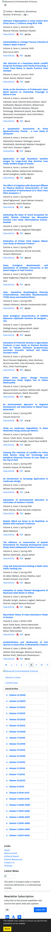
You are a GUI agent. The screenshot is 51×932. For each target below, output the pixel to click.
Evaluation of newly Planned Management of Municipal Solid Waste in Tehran (25, 591)
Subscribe (40, 909)
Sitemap (8, 865)
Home (7, 850)
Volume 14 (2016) (17, 756)
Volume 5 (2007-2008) (19, 811)
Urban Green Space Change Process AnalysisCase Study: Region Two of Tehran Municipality (25, 380)
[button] (26, 923)
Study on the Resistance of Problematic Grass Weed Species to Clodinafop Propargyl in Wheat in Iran (25, 92)
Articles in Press (12, 677)
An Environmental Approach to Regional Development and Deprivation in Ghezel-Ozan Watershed (25, 407)
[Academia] (13, 918)
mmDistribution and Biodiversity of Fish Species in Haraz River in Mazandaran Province (25, 643)
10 (42, 665)
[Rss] (19, 918)
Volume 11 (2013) (17, 774)
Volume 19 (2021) (17, 725)
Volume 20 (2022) (17, 719)
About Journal (10, 853)
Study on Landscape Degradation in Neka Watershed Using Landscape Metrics (25, 429)
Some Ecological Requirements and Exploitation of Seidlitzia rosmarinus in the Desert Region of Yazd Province (25, 268)
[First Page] (6, 665)
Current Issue (11, 683)
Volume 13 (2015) (17, 762)
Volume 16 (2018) (17, 744)
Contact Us (9, 862)
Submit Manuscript (13, 859)
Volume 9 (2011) (16, 786)
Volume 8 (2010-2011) (19, 792)
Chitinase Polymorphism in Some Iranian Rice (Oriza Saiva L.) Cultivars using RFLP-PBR (25, 22)
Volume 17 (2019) (17, 738)
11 (47, 665)
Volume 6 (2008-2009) (19, 805)
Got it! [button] (7, 929)
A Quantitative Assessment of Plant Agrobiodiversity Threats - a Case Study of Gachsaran (25, 131)
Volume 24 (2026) (17, 695)
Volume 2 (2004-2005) (19, 829)
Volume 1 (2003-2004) (19, 835)
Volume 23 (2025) (17, 701)
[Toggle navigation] (24, 5)
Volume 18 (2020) (17, 731)
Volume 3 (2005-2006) (19, 823)
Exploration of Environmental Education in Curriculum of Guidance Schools (25, 501)
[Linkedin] (7, 918)
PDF (25, 34)
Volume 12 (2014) (17, 768)
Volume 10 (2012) (17, 780)
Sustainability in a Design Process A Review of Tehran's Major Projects (25, 43)
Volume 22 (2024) (17, 707)
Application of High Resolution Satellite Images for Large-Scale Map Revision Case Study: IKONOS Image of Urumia (25, 161)
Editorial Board (11, 856)
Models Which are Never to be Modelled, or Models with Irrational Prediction (25, 522)
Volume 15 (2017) (17, 750)
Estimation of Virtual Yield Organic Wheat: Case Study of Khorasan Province (25, 242)
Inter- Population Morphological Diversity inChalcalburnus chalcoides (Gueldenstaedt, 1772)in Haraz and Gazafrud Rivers (25, 294)
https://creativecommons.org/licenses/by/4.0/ (27, 891)
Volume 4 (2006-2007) (19, 817)
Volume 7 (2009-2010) (19, 799)
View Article (8, 34)
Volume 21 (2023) (17, 713)
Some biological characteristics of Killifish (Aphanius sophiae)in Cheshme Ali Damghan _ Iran (25, 318)
